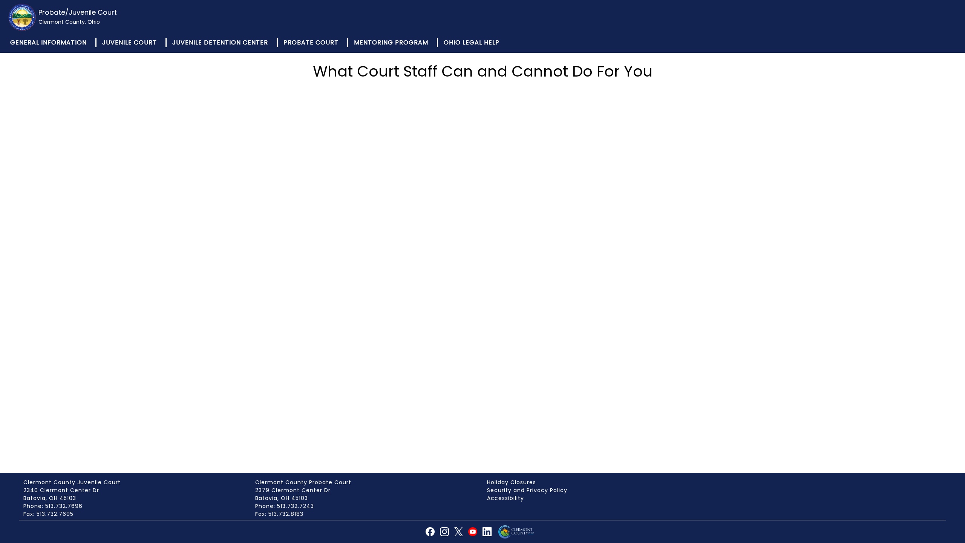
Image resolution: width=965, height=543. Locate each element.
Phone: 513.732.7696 (53, 506)
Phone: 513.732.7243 (284, 506)
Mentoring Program (391, 42)
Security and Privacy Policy (527, 490)
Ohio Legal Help (471, 42)
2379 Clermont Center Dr (293, 490)
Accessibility (505, 498)
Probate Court (311, 42)
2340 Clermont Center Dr (61, 490)
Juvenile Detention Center (220, 42)
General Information (48, 42)
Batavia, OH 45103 (49, 498)
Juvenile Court (129, 42)
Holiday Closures (511, 482)
